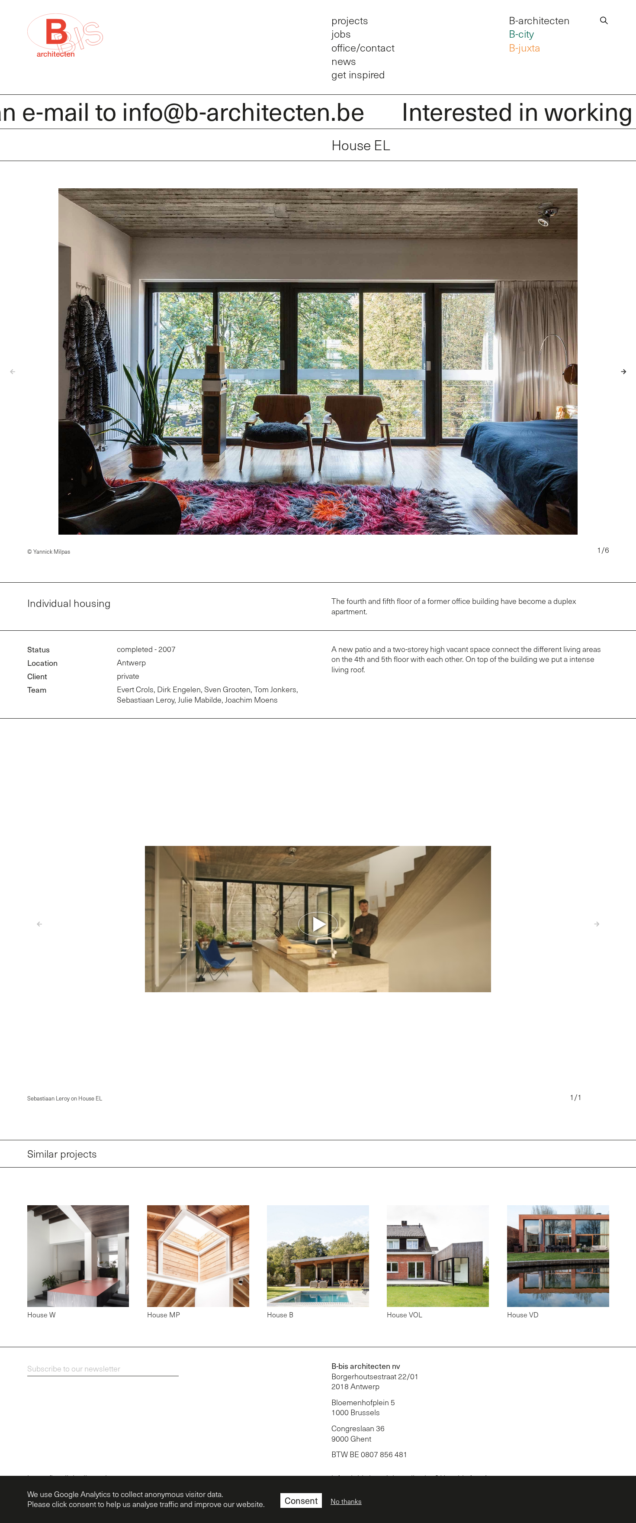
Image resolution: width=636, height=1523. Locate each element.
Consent (301, 1500)
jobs (341, 33)
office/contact (363, 47)
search (604, 19)
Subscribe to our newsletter (73, 1368)
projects (349, 20)
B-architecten (539, 20)
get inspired (358, 74)
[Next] (618, 371)
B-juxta (524, 47)
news (343, 61)
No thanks (346, 1501)
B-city (521, 33)
